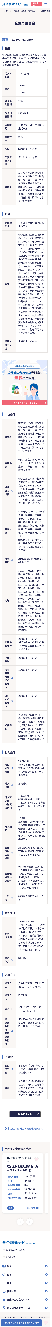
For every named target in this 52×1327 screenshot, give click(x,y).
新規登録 (35, 4)
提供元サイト (25, 1114)
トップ (5, 11)
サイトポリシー (10, 1317)
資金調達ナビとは (15, 1249)
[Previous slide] (20, 1221)
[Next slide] (29, 1221)
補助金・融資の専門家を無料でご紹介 (21, 1322)
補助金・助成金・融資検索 (24, 11)
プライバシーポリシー (27, 1317)
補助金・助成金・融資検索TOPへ (25, 1128)
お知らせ (10, 1256)
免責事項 (42, 1317)
